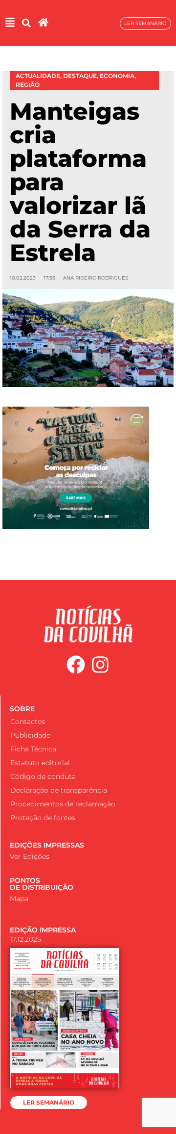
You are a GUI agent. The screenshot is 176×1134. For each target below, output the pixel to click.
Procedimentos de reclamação (62, 803)
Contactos (27, 721)
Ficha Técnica (33, 749)
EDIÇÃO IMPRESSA (43, 930)
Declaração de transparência (58, 790)
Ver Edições (29, 856)
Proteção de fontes (42, 817)
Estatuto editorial (40, 762)
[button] (26, 23)
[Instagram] (100, 665)
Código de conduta (43, 776)
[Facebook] (76, 665)
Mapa (19, 898)
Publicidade (30, 735)
